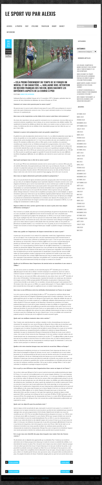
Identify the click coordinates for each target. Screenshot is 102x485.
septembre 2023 (82, 126)
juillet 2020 (81, 224)
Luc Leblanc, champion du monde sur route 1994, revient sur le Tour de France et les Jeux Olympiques (86, 68)
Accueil (9, 26)
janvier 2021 (81, 206)
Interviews (11, 32)
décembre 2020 (81, 209)
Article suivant (65, 462)
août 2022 (80, 153)
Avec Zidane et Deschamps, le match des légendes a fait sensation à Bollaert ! (86, 99)
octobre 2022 (81, 150)
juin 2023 (80, 132)
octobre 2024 (81, 114)
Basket (62, 26)
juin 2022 (80, 159)
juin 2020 (80, 227)
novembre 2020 (82, 212)
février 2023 (81, 138)
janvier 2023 (81, 141)
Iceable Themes (45, 478)
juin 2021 (80, 191)
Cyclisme (34, 26)
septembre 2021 (82, 182)
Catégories (81, 48)
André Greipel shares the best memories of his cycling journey (86, 85)
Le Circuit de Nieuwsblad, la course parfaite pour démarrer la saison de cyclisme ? (87, 92)
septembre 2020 (82, 218)
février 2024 (81, 120)
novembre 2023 (82, 123)
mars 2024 (80, 117)
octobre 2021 (81, 179)
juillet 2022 (81, 156)
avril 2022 (80, 164)
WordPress (32, 478)
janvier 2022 (81, 170)
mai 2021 (79, 194)
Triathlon (45, 26)
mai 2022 (79, 162)
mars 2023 (80, 135)
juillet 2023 (81, 129)
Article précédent (13, 462)
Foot (26, 26)
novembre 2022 (82, 147)
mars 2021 (80, 200)
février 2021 (81, 203)
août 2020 (80, 221)
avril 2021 (80, 197)
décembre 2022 (81, 144)
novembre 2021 (81, 176)
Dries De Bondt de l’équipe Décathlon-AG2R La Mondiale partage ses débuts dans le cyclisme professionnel (86, 77)
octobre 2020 (81, 215)
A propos (18, 26)
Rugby (54, 26)
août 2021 (80, 185)
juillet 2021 (81, 188)
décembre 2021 (81, 173)
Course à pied (24, 94)
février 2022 (81, 167)
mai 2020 (79, 230)
